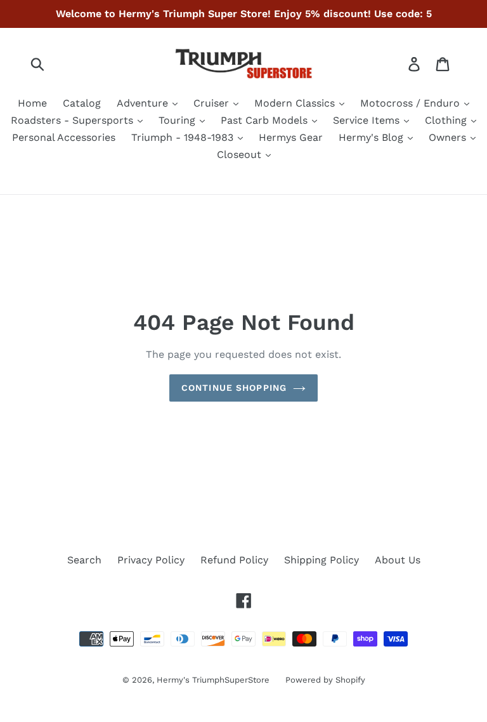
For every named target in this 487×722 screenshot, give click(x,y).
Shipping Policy (321, 560)
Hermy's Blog (372, 137)
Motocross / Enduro (411, 103)
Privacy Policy (151, 560)
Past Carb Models (266, 120)
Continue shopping (234, 388)
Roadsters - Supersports (73, 120)
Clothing (447, 120)
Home (32, 103)
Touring (178, 120)
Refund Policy (234, 560)
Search (84, 560)
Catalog (82, 103)
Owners (449, 137)
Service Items (368, 120)
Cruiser (212, 103)
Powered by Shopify (325, 680)
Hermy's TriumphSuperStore (213, 680)
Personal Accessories (63, 137)
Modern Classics (296, 103)
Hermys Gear (291, 137)
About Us (397, 560)
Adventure (144, 103)
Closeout (240, 154)
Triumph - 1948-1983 (184, 137)
